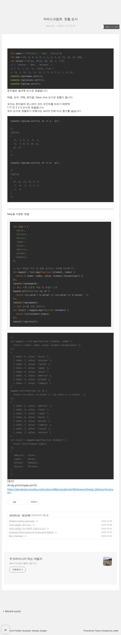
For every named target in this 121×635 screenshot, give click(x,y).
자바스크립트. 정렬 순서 (60, 19)
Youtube (35, 630)
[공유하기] (19, 502)
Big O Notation (16, 536)
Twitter (18, 630)
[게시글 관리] (23, 502)
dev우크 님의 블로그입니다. (23, 563)
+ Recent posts (12, 611)
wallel (115, 630)
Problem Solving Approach (22, 521)
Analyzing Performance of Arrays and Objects (31, 532)
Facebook (26, 630)
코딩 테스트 (14, 515)
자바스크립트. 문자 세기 (20, 524)
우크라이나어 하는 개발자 (25, 558)
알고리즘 (26, 515)
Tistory (98, 630)
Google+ (43, 630)
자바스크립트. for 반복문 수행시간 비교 (27, 528)
